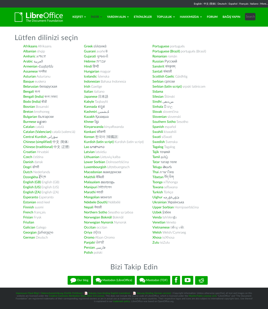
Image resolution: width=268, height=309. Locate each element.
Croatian (29, 152)
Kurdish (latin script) (99, 142)
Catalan (29, 127)
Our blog (82, 280)
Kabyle (89, 101)
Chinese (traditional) (38, 147)
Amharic (29, 56)
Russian (158, 61)
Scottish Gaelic (163, 76)
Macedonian (93, 172)
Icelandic (90, 76)
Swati (156, 137)
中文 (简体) (210, 4)
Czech (27, 157)
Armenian (30, 66)
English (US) (32, 187)
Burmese (29, 121)
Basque (28, 81)
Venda (157, 217)
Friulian (28, 222)
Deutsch (222, 4)
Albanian (29, 51)
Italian (88, 91)
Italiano (254, 4)
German (29, 237)
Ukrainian (159, 202)
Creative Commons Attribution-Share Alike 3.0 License (76, 296)
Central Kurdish (34, 137)
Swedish (158, 142)
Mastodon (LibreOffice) (117, 280)
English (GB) (32, 182)
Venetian (158, 222)
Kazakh (89, 116)
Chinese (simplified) (37, 142)
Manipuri (90, 187)
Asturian (29, 76)
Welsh (157, 232)
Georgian (30, 232)
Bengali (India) (33, 96)
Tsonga (157, 182)
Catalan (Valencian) (37, 132)
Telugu (157, 167)
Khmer (89, 121)
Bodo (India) (32, 101)
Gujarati (90, 56)
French (28, 212)
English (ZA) (32, 192)
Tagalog (157, 147)
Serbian (158, 81)
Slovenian (159, 116)
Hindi (88, 66)
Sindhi (157, 101)
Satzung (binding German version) (154, 293)
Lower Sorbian (94, 162)
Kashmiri (90, 111)
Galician (29, 227)
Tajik (155, 152)
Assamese (30, 71)
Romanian (159, 56)
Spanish (158, 127)
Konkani (90, 132)
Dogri (27, 167)
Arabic (28, 61)
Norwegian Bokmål (98, 217)
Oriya (88, 232)
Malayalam (92, 182)
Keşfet (77, 17)
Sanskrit (158, 66)
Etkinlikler (143, 17)
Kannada (90, 106)
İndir (95, 17)
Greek (88, 46)
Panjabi (89, 242)
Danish (28, 162)
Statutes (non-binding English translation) (109, 293)
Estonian (29, 202)
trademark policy (121, 301)
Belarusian (31, 86)
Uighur (157, 197)
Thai (155, 172)
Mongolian (92, 197)
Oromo (89, 237)
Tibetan (158, 177)
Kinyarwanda (93, 127)
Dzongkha (30, 177)
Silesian (158, 96)
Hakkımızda (189, 17)
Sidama (157, 91)
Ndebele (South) (95, 202)
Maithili (89, 177)
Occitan (90, 227)
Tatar (156, 162)
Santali (157, 71)
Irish (87, 86)
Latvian (89, 152)
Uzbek (157, 212)
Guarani (90, 51)
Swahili (158, 132)
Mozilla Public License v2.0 (202, 296)
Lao (86, 147)
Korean (89, 137)
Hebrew (90, 61)
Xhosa (156, 237)
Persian (89, 247)
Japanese (90, 96)
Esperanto (30, 197)
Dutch (27, 172)
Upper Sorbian (163, 207)
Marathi (90, 192)
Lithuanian (91, 157)
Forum (212, 17)
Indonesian (92, 81)
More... (264, 4)
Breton (28, 111)
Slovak (157, 111)
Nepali (88, 207)
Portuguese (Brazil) (166, 51)
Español (233, 4)
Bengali (28, 91)
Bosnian (29, 106)
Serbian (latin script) (167, 86)
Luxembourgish (95, 167)
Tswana (157, 187)
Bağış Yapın (231, 17)
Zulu (155, 242)
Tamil (156, 157)
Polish (88, 252)
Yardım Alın (116, 17)
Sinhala (157, 106)
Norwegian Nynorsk (98, 222)
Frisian (28, 217)
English (198, 4)
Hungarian (91, 71)
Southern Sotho (164, 121)
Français (243, 4)
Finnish (28, 207)
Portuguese (160, 46)
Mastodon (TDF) (156, 280)
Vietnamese (161, 227)
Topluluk (164, 17)
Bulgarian (30, 116)
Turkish (157, 192)
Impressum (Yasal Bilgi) (27, 293)
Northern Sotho (95, 212)
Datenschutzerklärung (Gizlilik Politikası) (61, 293)
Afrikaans (30, 46)
